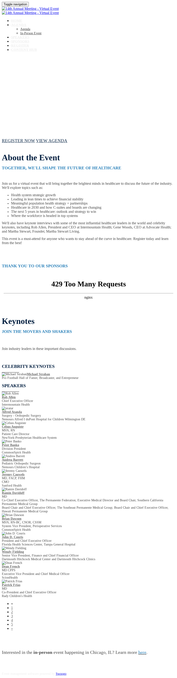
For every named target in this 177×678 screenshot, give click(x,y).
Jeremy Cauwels (13, 474)
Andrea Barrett (12, 460)
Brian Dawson (11, 518)
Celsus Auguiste (13, 426)
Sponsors (20, 41)
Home (16, 21)
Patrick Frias (11, 585)
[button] (18, 140)
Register (20, 45)
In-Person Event (30, 33)
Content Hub (24, 50)
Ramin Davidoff (13, 493)
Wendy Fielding (13, 552)
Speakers (20, 37)
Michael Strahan (38, 374)
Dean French (11, 566)
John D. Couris (12, 537)
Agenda (18, 25)
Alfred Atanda (12, 412)
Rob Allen (9, 397)
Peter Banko (10, 445)
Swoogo (61, 673)
